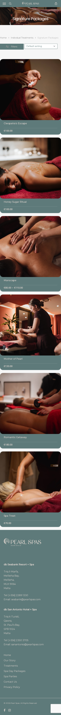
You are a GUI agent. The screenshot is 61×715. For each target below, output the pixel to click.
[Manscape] (30, 246)
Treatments (11, 665)
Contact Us (10, 681)
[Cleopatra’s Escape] (30, 89)
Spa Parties (10, 676)
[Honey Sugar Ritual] (30, 168)
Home (3, 37)
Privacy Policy (12, 687)
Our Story (10, 660)
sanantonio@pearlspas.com (27, 644)
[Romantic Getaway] (30, 403)
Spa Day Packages (14, 671)
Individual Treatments (22, 37)
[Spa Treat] (30, 481)
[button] (4, 3)
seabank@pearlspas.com (26, 599)
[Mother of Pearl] (30, 325)
